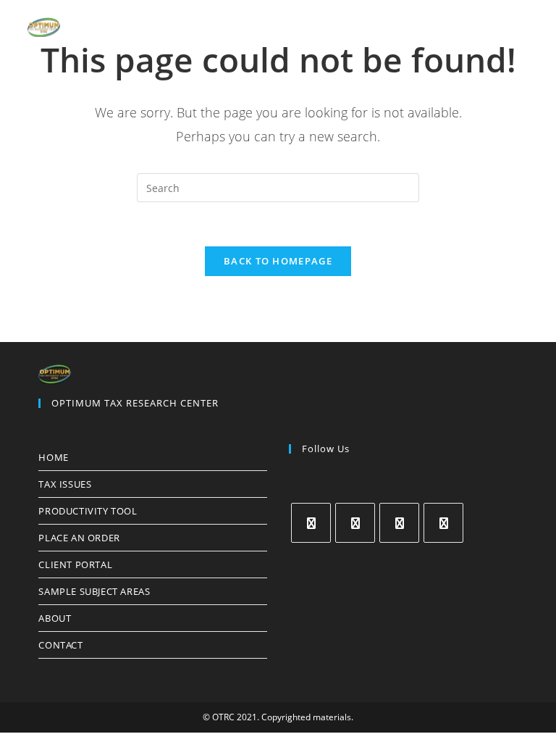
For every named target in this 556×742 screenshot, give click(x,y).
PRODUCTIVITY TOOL (87, 510)
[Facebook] (355, 523)
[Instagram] (399, 523)
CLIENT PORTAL (75, 564)
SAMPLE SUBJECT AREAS (94, 591)
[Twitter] (311, 523)
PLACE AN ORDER (78, 537)
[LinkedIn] (443, 523)
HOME (53, 457)
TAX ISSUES (64, 484)
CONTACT (60, 644)
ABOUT (54, 618)
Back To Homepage (278, 260)
